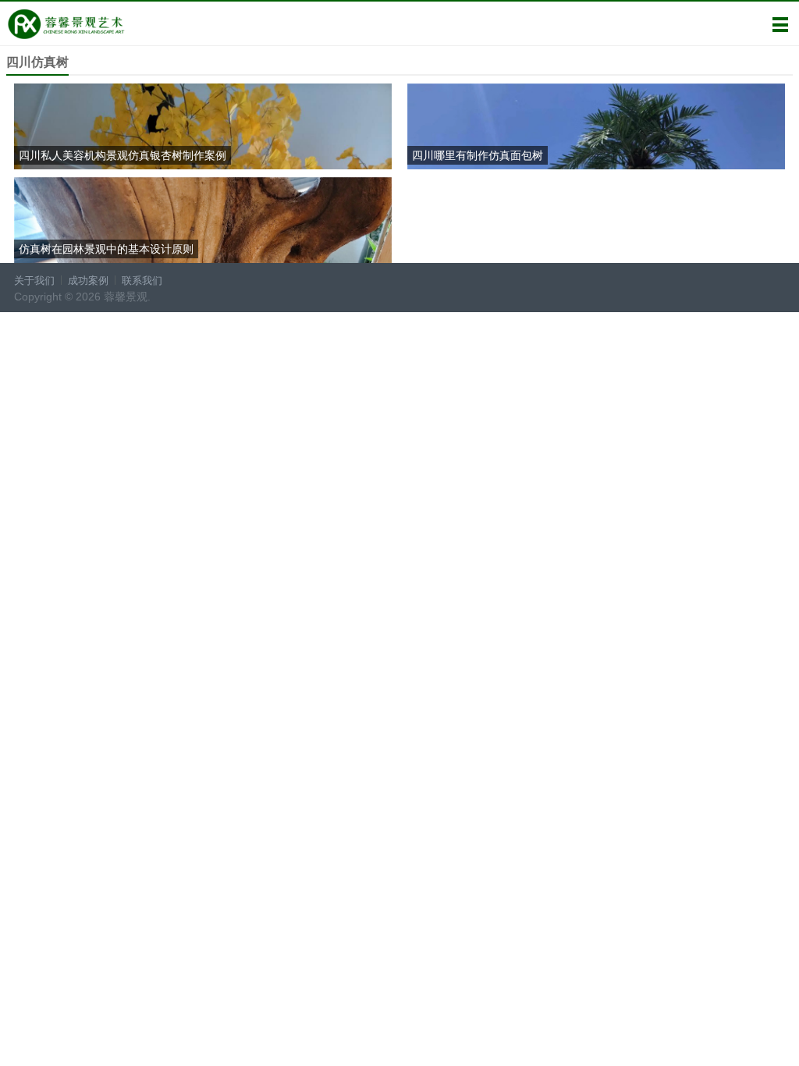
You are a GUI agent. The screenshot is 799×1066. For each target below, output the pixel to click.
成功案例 (88, 280)
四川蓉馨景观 (65, 24)
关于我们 (34, 280)
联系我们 (142, 280)
